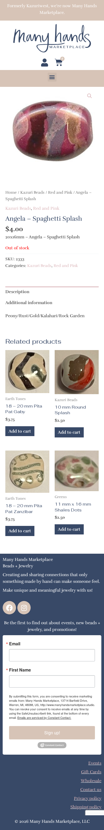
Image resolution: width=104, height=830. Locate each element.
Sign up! (52, 733)
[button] (52, 77)
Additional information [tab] (28, 302)
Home (11, 192)
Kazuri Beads (32, 192)
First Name (20, 670)
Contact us (90, 789)
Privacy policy (87, 798)
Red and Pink (60, 192)
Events (94, 763)
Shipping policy (85, 807)
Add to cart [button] (20, 431)
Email (14, 644)
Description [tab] (17, 291)
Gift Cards (91, 772)
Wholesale (91, 781)
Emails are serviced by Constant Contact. (44, 717)
